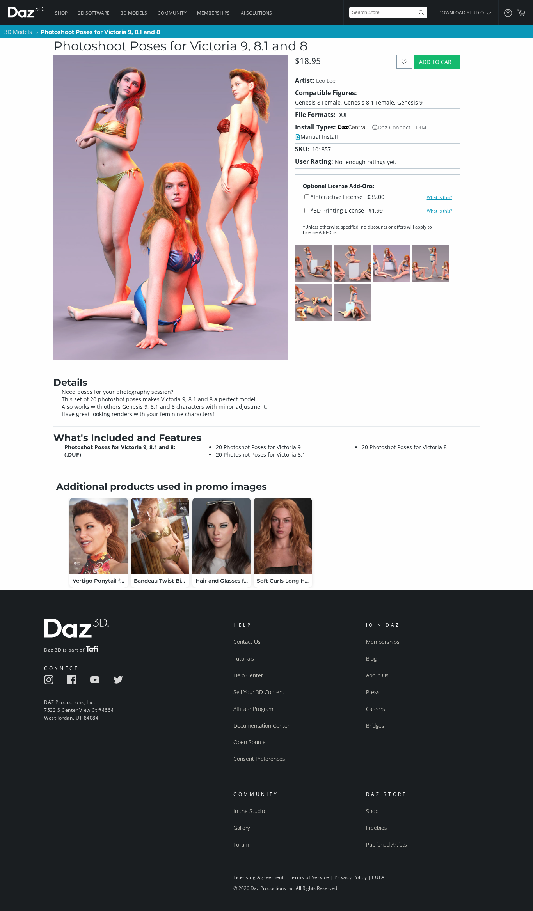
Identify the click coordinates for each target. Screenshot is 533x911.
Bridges (375, 725)
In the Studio (249, 811)
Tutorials (243, 658)
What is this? (439, 197)
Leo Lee (326, 80)
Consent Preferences (259, 758)
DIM (421, 127)
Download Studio (461, 12)
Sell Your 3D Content (258, 692)
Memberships (213, 13)
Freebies (376, 827)
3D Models (134, 13)
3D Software (94, 13)
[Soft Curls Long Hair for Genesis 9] (283, 536)
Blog (371, 658)
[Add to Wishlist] (404, 62)
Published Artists (386, 844)
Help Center (248, 675)
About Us (377, 675)
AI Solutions (256, 13)
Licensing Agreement (258, 877)
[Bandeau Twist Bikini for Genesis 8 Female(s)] (160, 536)
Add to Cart (437, 62)
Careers (375, 708)
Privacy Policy (350, 877)
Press (373, 692)
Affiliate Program (253, 708)
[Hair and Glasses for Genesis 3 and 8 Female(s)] (221, 536)
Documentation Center (261, 725)
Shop (61, 13)
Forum (241, 844)
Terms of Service (309, 877)
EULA (378, 877)
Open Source (249, 742)
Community (172, 13)
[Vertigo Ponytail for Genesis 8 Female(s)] (98, 536)
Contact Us (247, 641)
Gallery (241, 827)
